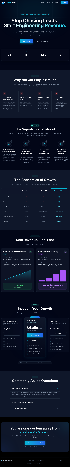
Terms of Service (40, 460)
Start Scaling (35, 335)
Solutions (42, 2)
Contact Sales (58, 333)
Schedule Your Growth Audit (35, 443)
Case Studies (50, 2)
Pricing (56, 2)
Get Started (64, 2)
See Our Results (41, 41)
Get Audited (12, 333)
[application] (17, 275)
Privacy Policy (31, 460)
